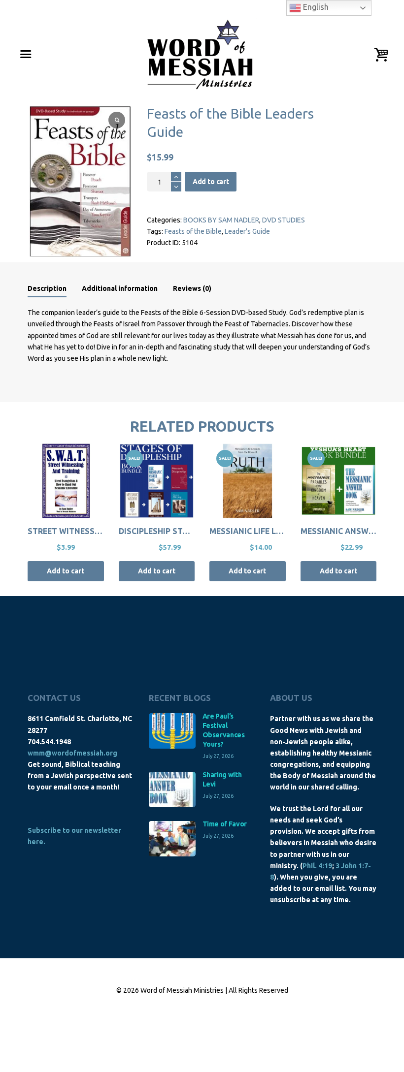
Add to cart (211, 182)
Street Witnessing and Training (97, 531)
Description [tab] (47, 288)
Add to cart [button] (65, 571)
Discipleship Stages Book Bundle (189, 531)
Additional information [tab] (120, 288)
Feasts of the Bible (193, 231)
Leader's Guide (247, 231)
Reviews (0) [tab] (192, 288)
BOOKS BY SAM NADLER (221, 220)
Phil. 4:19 (317, 866)
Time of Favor (224, 824)
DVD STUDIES (283, 220)
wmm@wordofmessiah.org (72, 753)
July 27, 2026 (218, 756)
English (315, 6)
